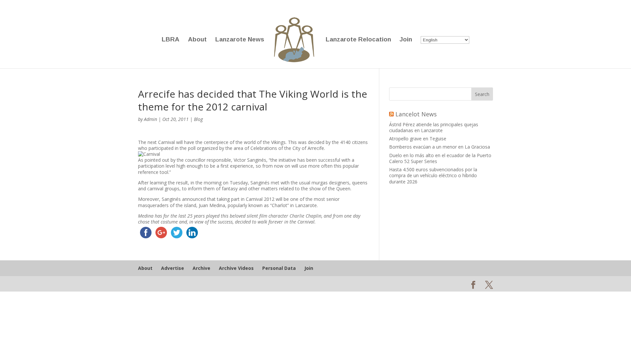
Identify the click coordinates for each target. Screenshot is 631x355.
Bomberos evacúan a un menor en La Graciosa (439, 147)
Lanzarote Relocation (358, 40)
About (197, 40)
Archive (201, 268)
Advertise (172, 268)
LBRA (170, 40)
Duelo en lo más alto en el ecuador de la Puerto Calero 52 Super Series (440, 158)
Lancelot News (416, 114)
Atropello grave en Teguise (417, 138)
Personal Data (279, 268)
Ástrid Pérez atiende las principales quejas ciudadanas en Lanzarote (433, 127)
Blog (198, 119)
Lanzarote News (239, 40)
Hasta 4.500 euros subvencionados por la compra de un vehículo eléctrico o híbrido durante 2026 (433, 175)
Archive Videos (236, 268)
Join (406, 40)
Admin (150, 119)
